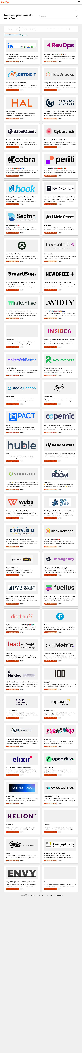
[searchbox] (58, 16)
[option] (12, 29)
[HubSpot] (5, 2)
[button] (76, 10)
